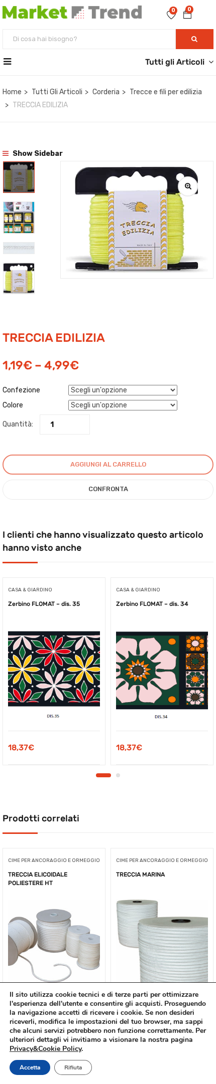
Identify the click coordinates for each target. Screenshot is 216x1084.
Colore (13, 405)
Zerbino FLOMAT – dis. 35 (44, 603)
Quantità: (18, 424)
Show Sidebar (37, 153)
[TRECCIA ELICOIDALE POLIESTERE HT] (54, 945)
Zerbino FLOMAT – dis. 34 (152, 603)
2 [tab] (118, 775)
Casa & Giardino (30, 590)
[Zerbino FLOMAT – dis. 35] (54, 675)
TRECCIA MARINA (140, 874)
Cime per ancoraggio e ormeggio (54, 860)
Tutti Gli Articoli (57, 92)
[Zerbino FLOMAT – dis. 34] (162, 675)
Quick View (54, 705)
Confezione (21, 390)
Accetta (30, 1067)
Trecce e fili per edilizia (166, 92)
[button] (187, 15)
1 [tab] (103, 775)
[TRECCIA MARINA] (162, 946)
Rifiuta (73, 1067)
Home (12, 92)
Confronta (108, 489)
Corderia (106, 92)
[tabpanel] (54, 674)
